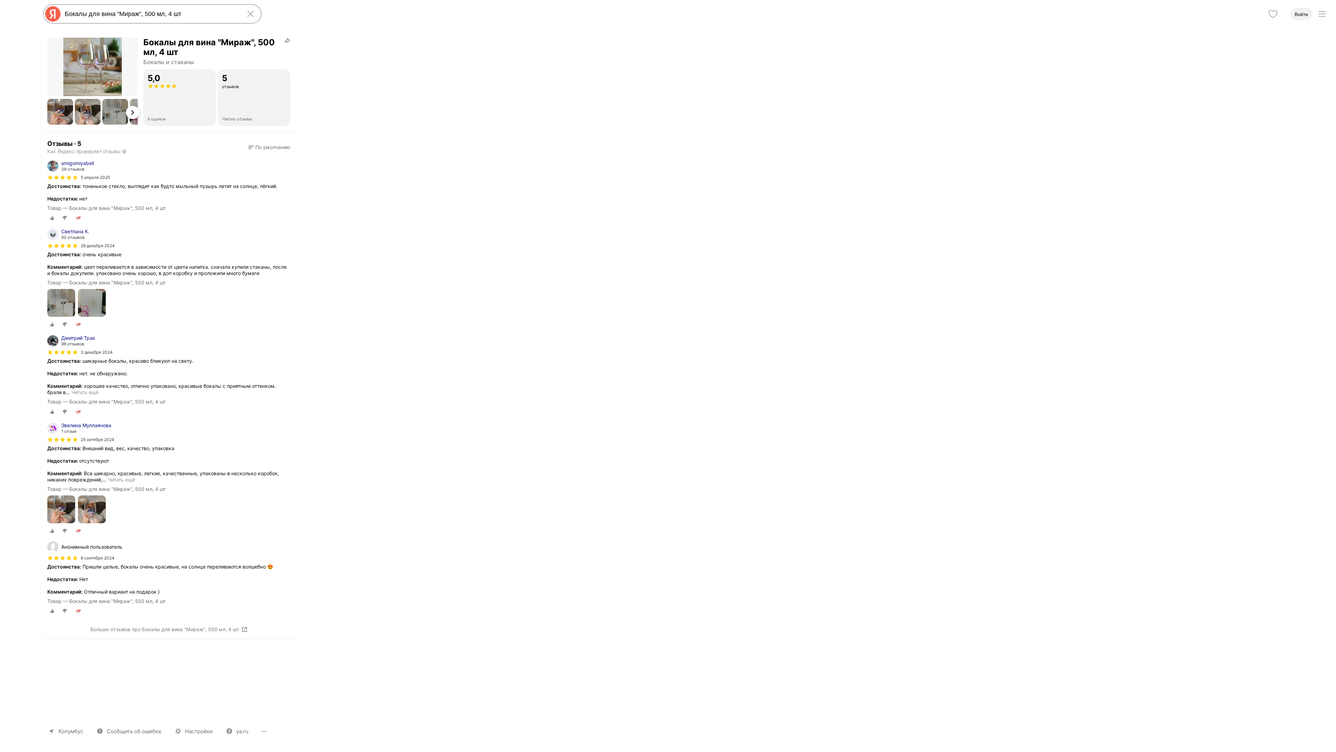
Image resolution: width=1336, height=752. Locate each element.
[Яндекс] (53, 14)
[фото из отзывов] (61, 303)
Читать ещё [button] (84, 392)
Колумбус (70, 731)
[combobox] (151, 14)
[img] (62, 177)
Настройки (199, 731)
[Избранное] (1273, 14)
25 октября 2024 (97, 439)
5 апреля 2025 (95, 177)
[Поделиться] (287, 40)
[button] (60, 112)
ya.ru (242, 731)
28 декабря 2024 (98, 245)
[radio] (52, 217)
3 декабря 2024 (97, 352)
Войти (1301, 14)
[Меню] (1322, 14)
